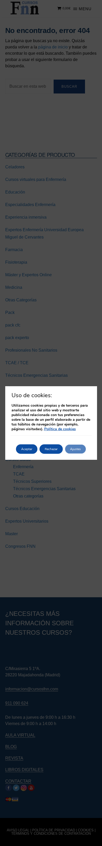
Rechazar (51, 449)
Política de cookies (60, 429)
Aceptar (26, 449)
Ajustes (75, 449)
